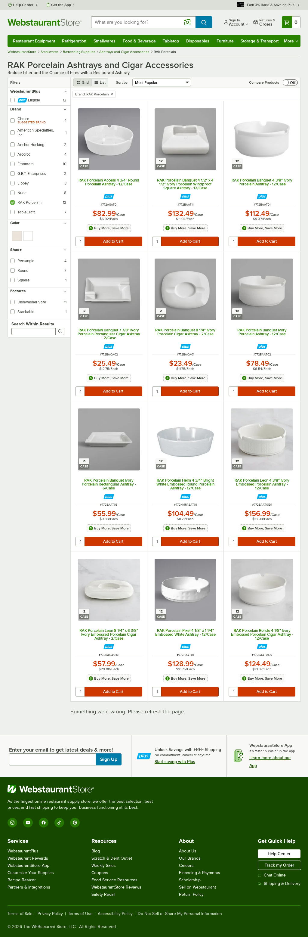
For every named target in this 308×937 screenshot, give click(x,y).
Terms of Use (80, 914)
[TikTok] (59, 822)
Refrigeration (74, 41)
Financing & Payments (199, 872)
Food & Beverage (139, 41)
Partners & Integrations (29, 887)
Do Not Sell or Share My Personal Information (180, 914)
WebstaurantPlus (23, 851)
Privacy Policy (50, 914)
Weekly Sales (103, 865)
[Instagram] (12, 822)
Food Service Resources (114, 880)
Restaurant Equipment (34, 41)
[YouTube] (28, 822)
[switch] (290, 82)
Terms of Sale (20, 914)
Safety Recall (103, 894)
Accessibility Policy (115, 914)
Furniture (225, 41)
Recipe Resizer (22, 880)
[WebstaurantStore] (83, 789)
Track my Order (279, 865)
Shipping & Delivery (282, 883)
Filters (15, 82)
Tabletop (171, 41)
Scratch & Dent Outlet (111, 858)
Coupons (99, 872)
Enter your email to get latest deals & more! (61, 750)
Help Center (23, 5)
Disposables (197, 41)
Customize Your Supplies (31, 872)
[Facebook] (43, 822)
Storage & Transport (260, 41)
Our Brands (190, 858)
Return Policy (191, 894)
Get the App (61, 5)
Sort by (122, 82)
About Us (187, 851)
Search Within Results (32, 323)
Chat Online (275, 875)
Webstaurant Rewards (28, 858)
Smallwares (105, 41)
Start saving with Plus (175, 761)
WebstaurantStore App (28, 865)
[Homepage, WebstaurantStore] (45, 22)
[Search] (59, 331)
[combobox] (143, 22)
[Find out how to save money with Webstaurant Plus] (108, 196)
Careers (186, 865)
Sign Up (108, 759)
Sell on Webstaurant (197, 887)
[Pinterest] (75, 822)
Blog (95, 851)
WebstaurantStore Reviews (116, 887)
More (289, 41)
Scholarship (190, 880)
